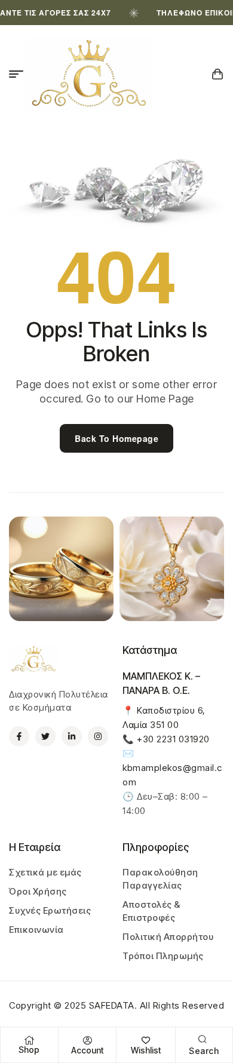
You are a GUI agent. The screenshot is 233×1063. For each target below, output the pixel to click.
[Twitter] (45, 736)
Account (87, 1050)
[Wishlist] (145, 1040)
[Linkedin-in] (72, 736)
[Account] (87, 1040)
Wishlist (146, 1050)
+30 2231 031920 (173, 739)
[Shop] (29, 1040)
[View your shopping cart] (217, 74)
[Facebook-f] (19, 736)
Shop (29, 1049)
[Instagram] (98, 736)
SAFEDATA (111, 1005)
